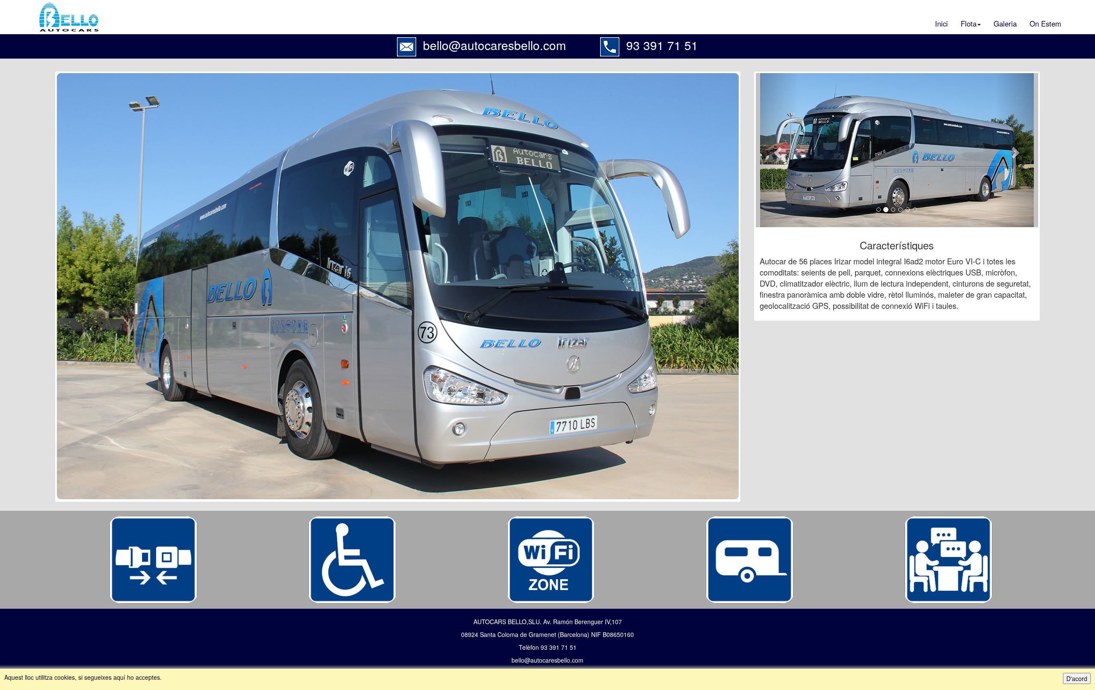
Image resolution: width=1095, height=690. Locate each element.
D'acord (1076, 678)
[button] (777, 150)
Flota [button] (969, 23)
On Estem (1045, 23)
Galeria (1005, 23)
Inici (941, 23)
